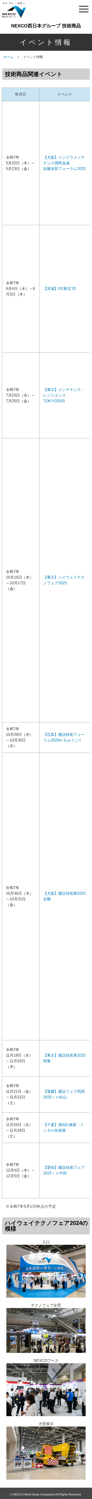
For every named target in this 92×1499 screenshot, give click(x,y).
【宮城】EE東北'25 (59, 289)
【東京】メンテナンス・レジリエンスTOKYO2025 (64, 395)
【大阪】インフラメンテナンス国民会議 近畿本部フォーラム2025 (64, 163)
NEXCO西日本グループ (14, 10)
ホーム (8, 57)
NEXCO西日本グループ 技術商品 (46, 25)
